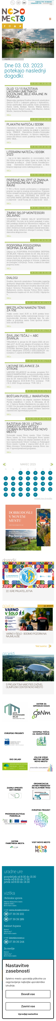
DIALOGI (12, 278)
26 (50, 489)
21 (13, 489)
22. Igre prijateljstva (19, 591)
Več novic (41, 646)
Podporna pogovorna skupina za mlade (24, 247)
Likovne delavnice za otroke (23, 367)
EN (24, 2)
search (12, 2)
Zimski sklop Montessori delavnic (26, 214)
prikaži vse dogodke (43, 498)
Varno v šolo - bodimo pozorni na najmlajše (26, 635)
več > (9, 114)
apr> (51, 464)
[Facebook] (4, 26)
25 (43, 489)
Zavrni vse (28, 1006)
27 (6, 494)
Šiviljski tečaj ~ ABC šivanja (22, 337)
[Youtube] (15, 26)
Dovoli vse (28, 994)
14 (13, 484)
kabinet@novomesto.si (16, 938)
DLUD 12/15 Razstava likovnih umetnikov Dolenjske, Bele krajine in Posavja (27, 93)
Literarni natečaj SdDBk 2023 (25, 153)
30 (28, 494)
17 (35, 484)
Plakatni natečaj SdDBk (25, 124)
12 (50, 478)
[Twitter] (20, 26)
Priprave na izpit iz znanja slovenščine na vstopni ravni (27, 182)
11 (43, 478)
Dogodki (7, 59)
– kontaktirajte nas (41, 3)
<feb (4, 464)
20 (6, 489)
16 (28, 484)
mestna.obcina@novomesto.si (19, 910)
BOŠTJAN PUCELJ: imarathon (28, 396)
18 (43, 484)
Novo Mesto (19, 15)
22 (20, 489)
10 (35, 478)
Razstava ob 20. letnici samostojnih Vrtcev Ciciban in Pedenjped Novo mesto (27, 428)
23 (28, 489)
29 (20, 494)
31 (35, 494)
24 (35, 489)
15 (20, 484)
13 (6, 484)
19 (50, 484)
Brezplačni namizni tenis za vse (26, 309)
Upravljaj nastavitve (28, 1014)
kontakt (18, 2)
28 (13, 494)
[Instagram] (9, 26)
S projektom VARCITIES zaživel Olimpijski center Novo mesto (24, 686)
